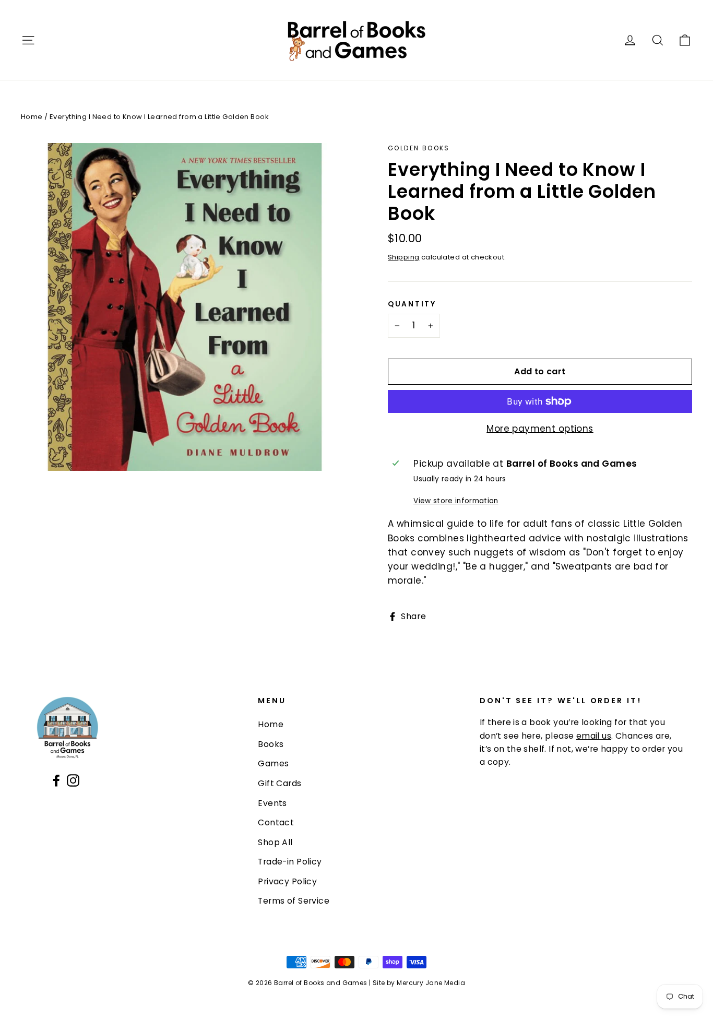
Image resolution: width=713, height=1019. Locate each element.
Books (270, 744)
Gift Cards (279, 783)
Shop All (275, 842)
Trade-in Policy (290, 862)
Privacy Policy (287, 881)
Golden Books (419, 148)
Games (273, 763)
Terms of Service (293, 901)
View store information (455, 501)
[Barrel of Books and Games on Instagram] (73, 780)
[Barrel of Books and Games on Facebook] (56, 780)
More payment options (539, 428)
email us (593, 736)
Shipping (403, 257)
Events (272, 803)
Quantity (412, 304)
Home (32, 117)
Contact (276, 822)
